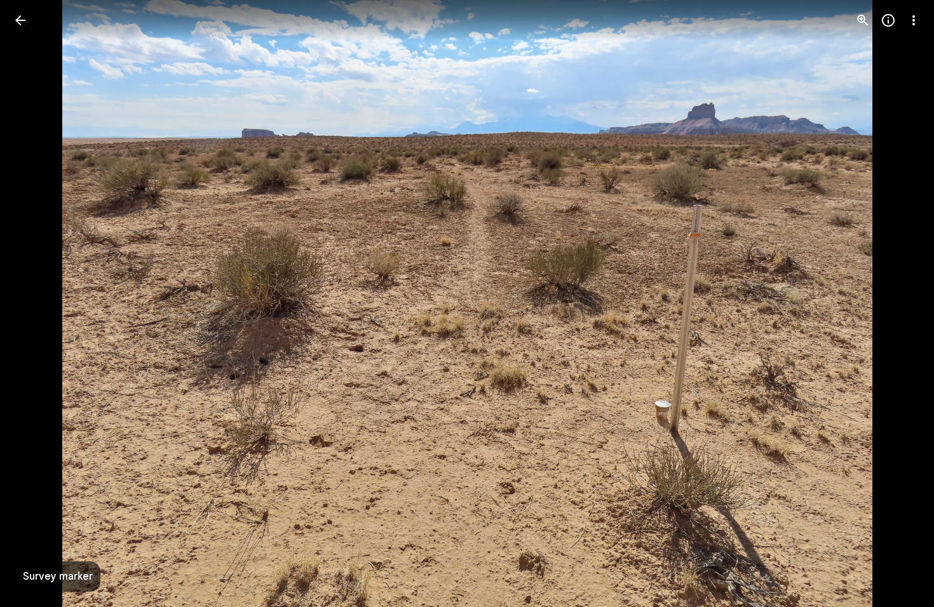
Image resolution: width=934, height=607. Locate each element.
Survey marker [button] (58, 576)
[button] (35, 303)
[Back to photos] (20, 20)
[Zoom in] (863, 20)
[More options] (913, 20)
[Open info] (888, 20)
